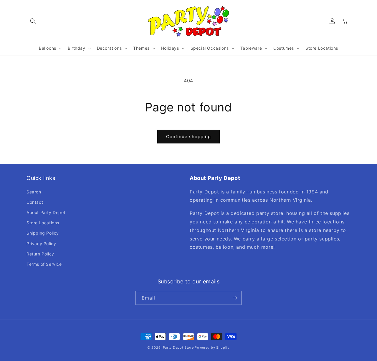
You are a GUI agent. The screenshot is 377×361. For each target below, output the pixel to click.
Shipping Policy (43, 232)
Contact (35, 202)
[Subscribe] (234, 298)
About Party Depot (46, 212)
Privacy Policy (41, 243)
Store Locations (43, 222)
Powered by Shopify (212, 347)
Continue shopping (188, 136)
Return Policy (40, 253)
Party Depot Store (178, 347)
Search (34, 191)
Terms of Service (44, 264)
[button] (33, 21)
